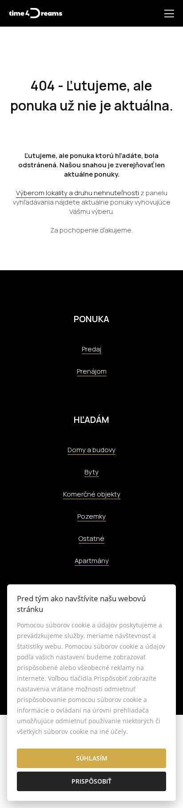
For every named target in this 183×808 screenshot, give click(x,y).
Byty (91, 472)
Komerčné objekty (91, 494)
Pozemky (91, 516)
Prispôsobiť (91, 781)
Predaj (91, 349)
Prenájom (92, 371)
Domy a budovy (91, 449)
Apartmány (92, 560)
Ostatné (91, 538)
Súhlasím (91, 758)
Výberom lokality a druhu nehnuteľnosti (77, 192)
